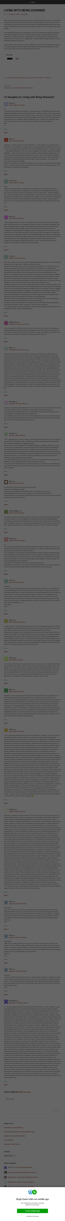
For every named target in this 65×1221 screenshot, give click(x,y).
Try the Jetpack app (32, 1211)
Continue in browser (32, 1216)
